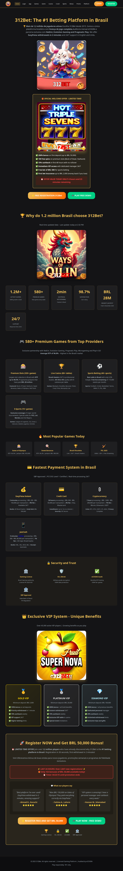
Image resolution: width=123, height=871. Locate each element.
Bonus (72, 4)
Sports (65, 4)
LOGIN (99, 4)
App (30, 4)
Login (24, 4)
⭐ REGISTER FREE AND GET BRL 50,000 (42, 820)
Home (17, 4)
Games (36, 4)
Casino (51, 4)
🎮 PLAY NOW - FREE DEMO (87, 820)
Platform (86, 4)
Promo (79, 4)
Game (44, 4)
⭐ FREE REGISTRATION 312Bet (47, 195)
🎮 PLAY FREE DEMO (81, 195)
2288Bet (21, 536)
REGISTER (111, 4)
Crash (58, 4)
